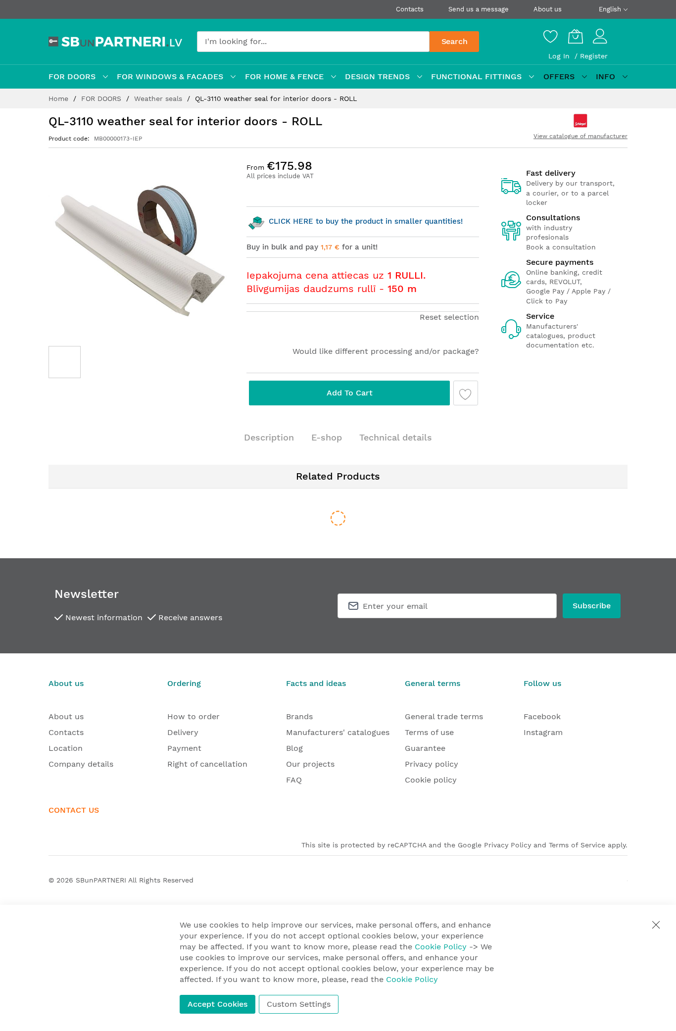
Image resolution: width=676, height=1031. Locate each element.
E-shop (326, 437)
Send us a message (478, 9)
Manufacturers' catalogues (337, 732)
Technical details (395, 437)
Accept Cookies (217, 1004)
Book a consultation (561, 247)
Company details (80, 764)
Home (59, 98)
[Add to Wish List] (465, 393)
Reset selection (449, 317)
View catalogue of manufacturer (580, 136)
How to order (193, 716)
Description (269, 437)
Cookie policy (431, 780)
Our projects (310, 764)
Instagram (543, 732)
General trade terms (444, 716)
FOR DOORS (102, 98)
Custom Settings (299, 1004)
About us (547, 9)
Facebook (542, 716)
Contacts (410, 9)
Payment (184, 748)
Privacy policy (431, 764)
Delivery (182, 732)
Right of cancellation (207, 764)
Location (65, 748)
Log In (560, 56)
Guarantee (425, 748)
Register (594, 56)
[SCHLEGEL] (580, 120)
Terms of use (429, 732)
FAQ (294, 780)
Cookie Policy (441, 946)
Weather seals (159, 98)
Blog (294, 748)
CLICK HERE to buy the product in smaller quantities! (364, 221)
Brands (299, 716)
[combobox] (313, 41)
